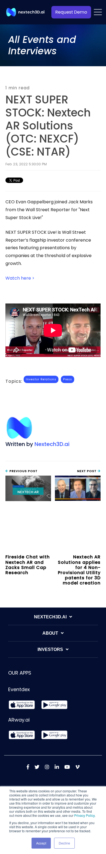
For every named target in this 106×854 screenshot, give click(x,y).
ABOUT (50, 633)
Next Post (87, 471)
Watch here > (20, 278)
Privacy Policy (84, 815)
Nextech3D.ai (52, 444)
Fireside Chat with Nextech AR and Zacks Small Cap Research (27, 565)
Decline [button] (64, 843)
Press (67, 379)
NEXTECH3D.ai (50, 617)
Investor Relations (41, 379)
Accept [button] (41, 843)
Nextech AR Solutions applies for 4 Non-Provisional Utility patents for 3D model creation (79, 570)
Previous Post (23, 471)
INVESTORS (50, 649)
